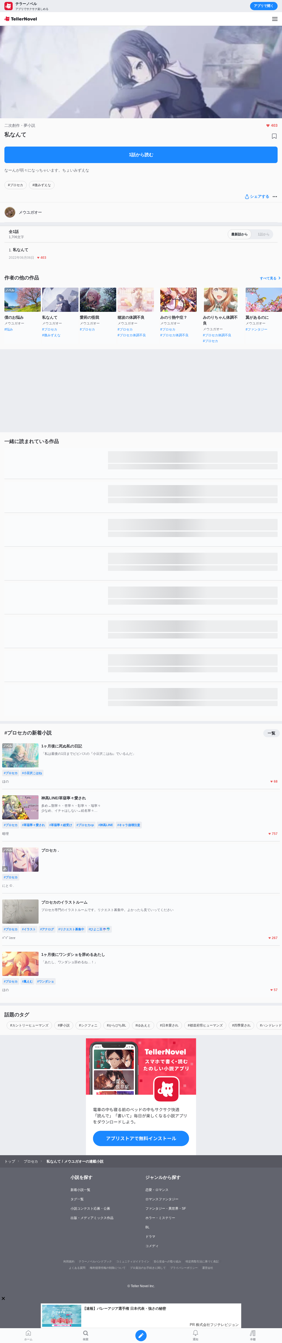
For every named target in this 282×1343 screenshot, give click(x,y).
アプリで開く (264, 6)
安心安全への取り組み (167, 1261)
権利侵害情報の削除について (108, 1267)
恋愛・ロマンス (157, 1190)
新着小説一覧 (80, 1190)
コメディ (152, 1246)
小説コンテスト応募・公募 (90, 1208)
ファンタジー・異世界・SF (165, 1208)
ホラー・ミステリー (160, 1218)
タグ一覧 (77, 1199)
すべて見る (268, 278)
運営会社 (207, 1267)
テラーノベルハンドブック (95, 1261)
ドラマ (150, 1237)
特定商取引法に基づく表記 (202, 1261)
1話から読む (141, 154)
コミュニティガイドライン (132, 1261)
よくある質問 (77, 1267)
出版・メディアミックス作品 (91, 1218)
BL (147, 1227)
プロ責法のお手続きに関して (148, 1267)
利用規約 (68, 1261)
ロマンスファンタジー (161, 1199)
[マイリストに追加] (274, 136)
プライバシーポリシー (184, 1267)
